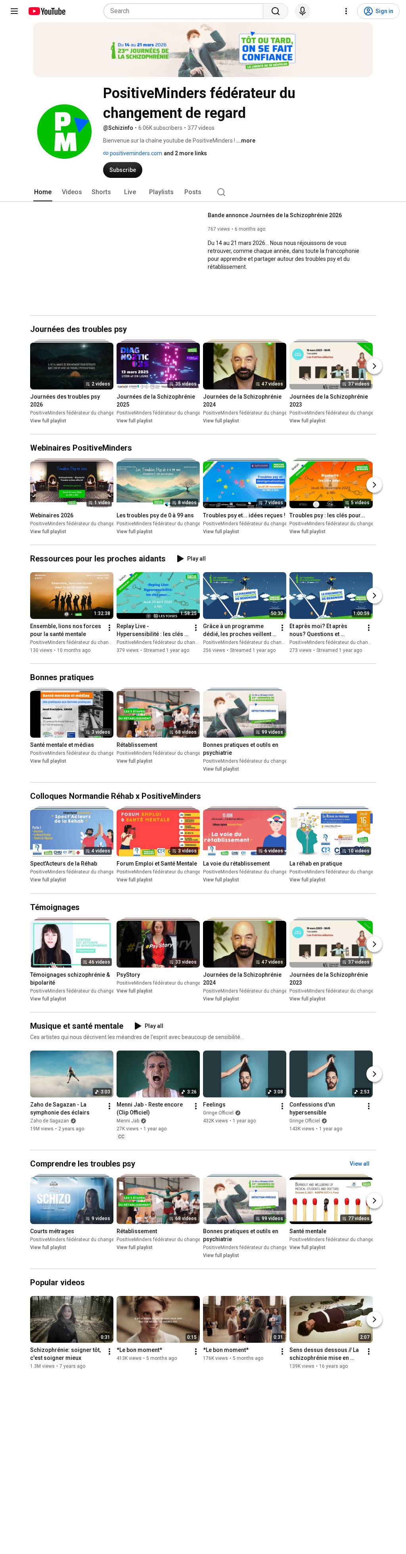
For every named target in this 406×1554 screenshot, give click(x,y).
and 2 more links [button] (185, 153)
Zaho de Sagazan (49, 1121)
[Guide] (14, 11)
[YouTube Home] (46, 11)
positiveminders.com (135, 153)
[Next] (374, 366)
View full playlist (48, 421)
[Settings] (346, 11)
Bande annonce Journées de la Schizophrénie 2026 (275, 215)
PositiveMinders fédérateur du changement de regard (89, 413)
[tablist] (203, 192)
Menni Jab (128, 1121)
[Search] (275, 11)
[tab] (42, 192)
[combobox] (185, 11)
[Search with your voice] (302, 11)
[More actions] (109, 628)
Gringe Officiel (218, 1113)
